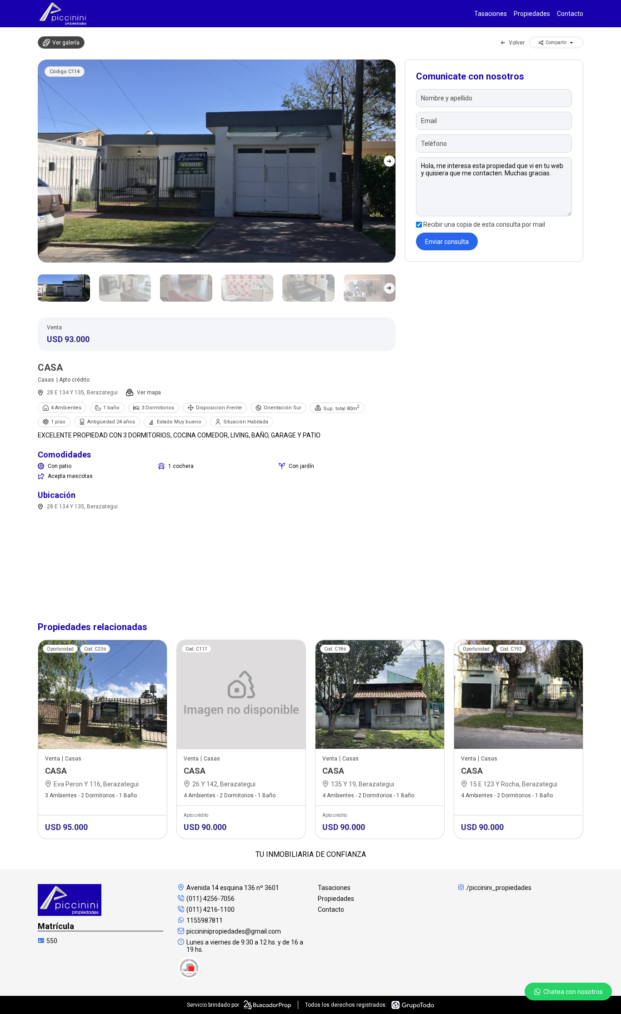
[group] (217, 161)
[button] (389, 161)
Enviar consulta (447, 241)
